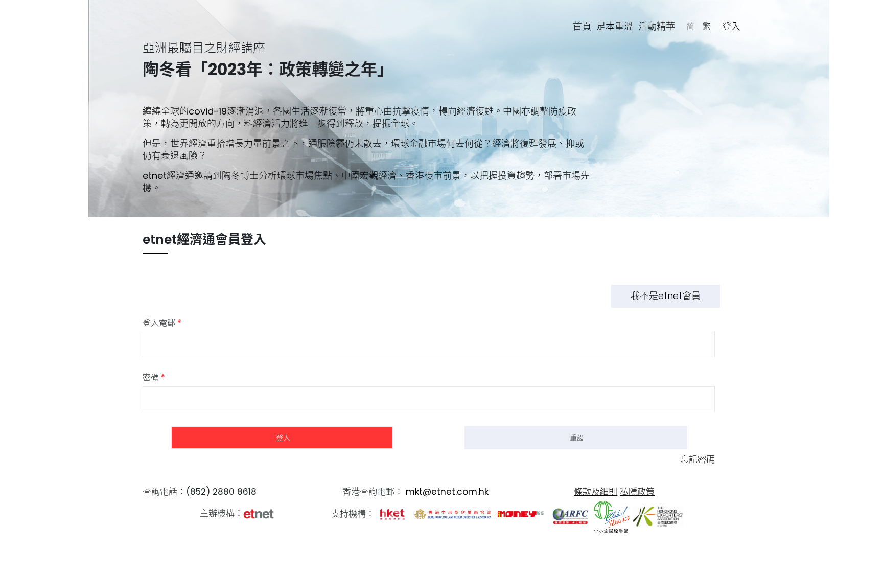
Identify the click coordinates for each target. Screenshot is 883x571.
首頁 (582, 26)
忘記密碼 (697, 459)
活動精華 (656, 26)
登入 (731, 26)
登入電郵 (162, 323)
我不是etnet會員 (666, 295)
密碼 (154, 377)
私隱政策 (637, 492)
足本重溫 (614, 26)
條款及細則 (595, 492)
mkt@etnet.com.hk (447, 492)
